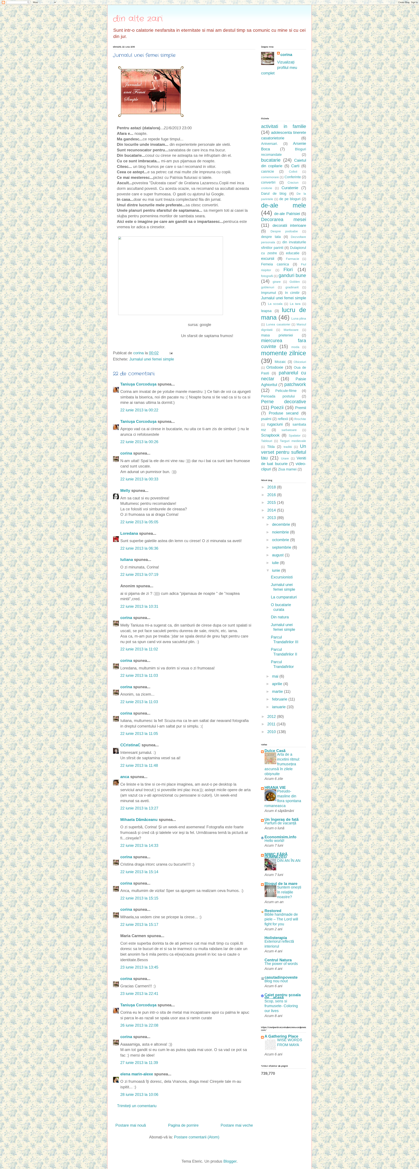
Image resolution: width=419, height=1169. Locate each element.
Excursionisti (282, 577)
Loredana (129, 533)
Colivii (293, 171)
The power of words (281, 964)
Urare (285, 458)
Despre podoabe (284, 231)
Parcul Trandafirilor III (284, 639)
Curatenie (290, 188)
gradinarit (292, 287)
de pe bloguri (289, 199)
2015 (272, 502)
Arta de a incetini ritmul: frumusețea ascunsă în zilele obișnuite (282, 764)
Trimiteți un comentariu (136, 1106)
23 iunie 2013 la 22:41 (139, 993)
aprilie (277, 684)
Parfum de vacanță (280, 823)
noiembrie (281, 532)
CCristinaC (130, 745)
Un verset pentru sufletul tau (283, 452)
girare (277, 281)
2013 (272, 517)
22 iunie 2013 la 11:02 (139, 649)
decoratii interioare (289, 225)
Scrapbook (270, 435)
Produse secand (284, 413)
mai (275, 676)
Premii (300, 407)
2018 (272, 487)
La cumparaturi (284, 597)
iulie (276, 562)
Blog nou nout (276, 981)
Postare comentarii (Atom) (196, 1137)
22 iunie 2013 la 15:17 (139, 924)
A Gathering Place (281, 1036)
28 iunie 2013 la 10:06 (139, 1094)
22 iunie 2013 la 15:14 (139, 872)
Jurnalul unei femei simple (151, 359)
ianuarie (279, 707)
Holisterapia (275, 937)
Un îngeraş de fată (281, 819)
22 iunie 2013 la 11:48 (139, 765)
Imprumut (268, 293)
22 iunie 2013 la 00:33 (139, 479)
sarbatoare (289, 430)
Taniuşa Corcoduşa (138, 384)
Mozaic (280, 362)
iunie (276, 570)
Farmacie (292, 259)
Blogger (230, 1161)
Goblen (295, 281)
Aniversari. (269, 144)
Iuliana (126, 559)
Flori (288, 269)
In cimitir (292, 293)
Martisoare (291, 330)
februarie (280, 699)
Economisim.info (280, 837)
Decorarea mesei (283, 219)
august (278, 555)
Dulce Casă (274, 750)
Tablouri (266, 441)
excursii (267, 258)
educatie (292, 253)
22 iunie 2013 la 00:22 (139, 410)
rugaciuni (275, 424)
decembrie (281, 524)
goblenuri (267, 287)
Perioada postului (278, 396)
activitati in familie (283, 126)
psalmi (266, 419)
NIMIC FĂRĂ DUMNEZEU (276, 855)
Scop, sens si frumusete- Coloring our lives (281, 1006)
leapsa (266, 311)
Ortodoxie (274, 367)
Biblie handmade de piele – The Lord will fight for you (281, 919)
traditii (288, 447)
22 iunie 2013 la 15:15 (139, 898)
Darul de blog (273, 193)
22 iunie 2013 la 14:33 (139, 845)
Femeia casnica (275, 264)
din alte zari (138, 19)
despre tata (271, 237)
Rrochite (300, 419)
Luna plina (298, 318)
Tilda (271, 447)
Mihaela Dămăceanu (139, 819)
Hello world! (274, 840)
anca (124, 776)
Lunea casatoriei (278, 324)
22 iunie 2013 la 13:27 (139, 808)
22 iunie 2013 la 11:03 (139, 675)
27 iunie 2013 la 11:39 (139, 1062)
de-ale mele (283, 205)
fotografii (267, 276)
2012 (272, 716)
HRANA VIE (275, 787)
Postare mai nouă (130, 1125)
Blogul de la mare (280, 883)
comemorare (270, 177)
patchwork (295, 384)
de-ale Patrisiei (287, 213)
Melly (125, 490)
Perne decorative (283, 401)
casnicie (267, 171)
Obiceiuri (300, 362)
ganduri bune (292, 275)
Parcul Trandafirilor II (284, 651)
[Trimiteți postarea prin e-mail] (171, 353)
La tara (295, 304)
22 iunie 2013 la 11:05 (139, 733)
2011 (272, 724)
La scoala (275, 304)
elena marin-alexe (136, 1074)
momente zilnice (283, 353)
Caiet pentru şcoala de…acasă (282, 996)
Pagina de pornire (183, 1125)
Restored (272, 910)
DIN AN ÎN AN (289, 860)
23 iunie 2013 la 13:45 (139, 967)
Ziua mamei (287, 469)
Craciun (293, 182)
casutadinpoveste (281, 977)
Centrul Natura (278, 960)
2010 (272, 731)
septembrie (282, 547)
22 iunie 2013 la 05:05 (139, 522)
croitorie (266, 188)
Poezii (277, 407)
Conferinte (292, 177)
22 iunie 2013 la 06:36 (139, 548)
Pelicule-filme (286, 391)
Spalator (295, 435)
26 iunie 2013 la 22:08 (139, 1025)
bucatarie (271, 160)
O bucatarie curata (281, 607)
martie (278, 691)
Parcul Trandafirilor (282, 664)
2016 (272, 495)
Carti (295, 166)
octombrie (281, 540)
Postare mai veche (237, 1125)
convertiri (268, 182)
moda (295, 347)
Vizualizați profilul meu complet (279, 67)
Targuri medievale (293, 441)
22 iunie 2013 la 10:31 (139, 606)
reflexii (283, 419)
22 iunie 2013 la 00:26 (139, 442)
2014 (272, 510)
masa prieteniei (277, 335)
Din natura (280, 617)
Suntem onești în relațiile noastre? (289, 892)
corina (126, 453)
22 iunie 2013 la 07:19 (139, 574)
